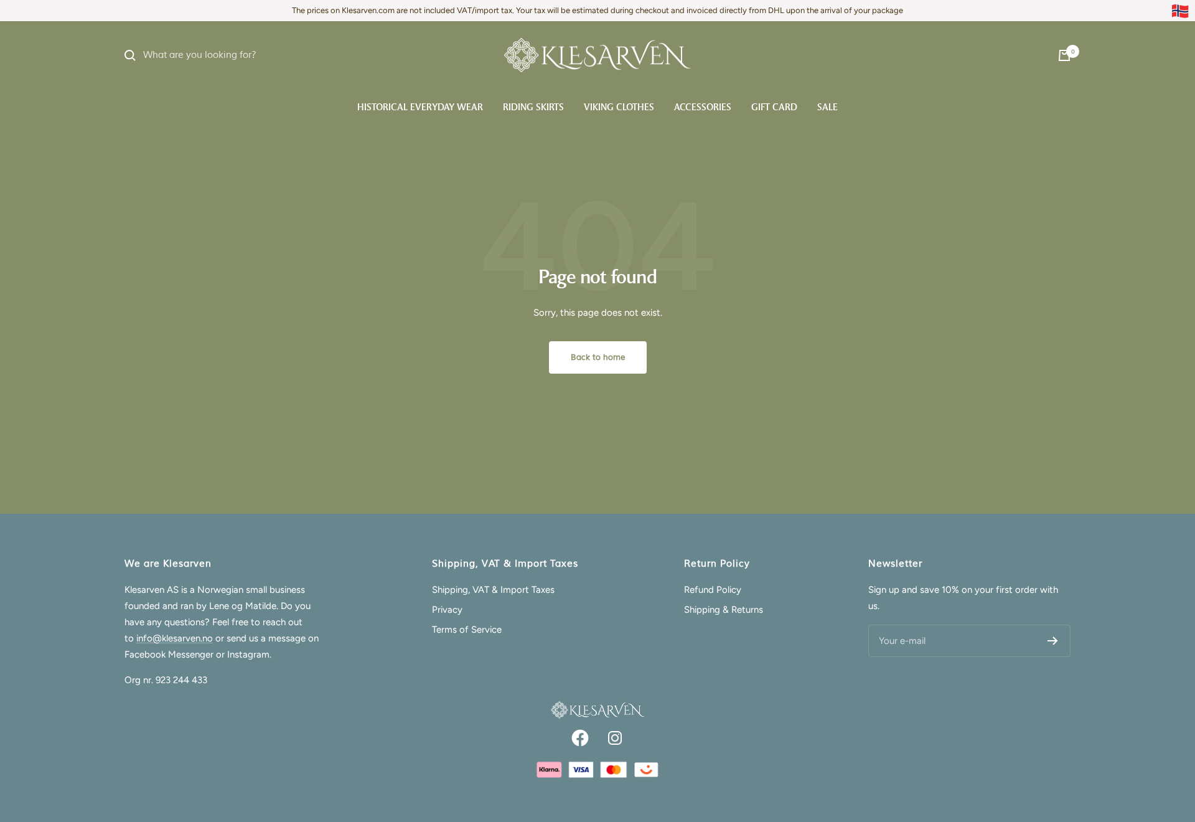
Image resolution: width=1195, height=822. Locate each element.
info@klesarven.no (174, 638)
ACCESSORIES (702, 107)
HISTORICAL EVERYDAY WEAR (420, 107)
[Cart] (1064, 55)
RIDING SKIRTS (533, 107)
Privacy (447, 609)
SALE (827, 107)
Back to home (598, 357)
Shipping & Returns (723, 609)
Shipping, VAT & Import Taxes (493, 589)
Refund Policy (712, 589)
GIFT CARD (774, 107)
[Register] (1052, 640)
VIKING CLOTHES (619, 107)
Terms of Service (467, 629)
